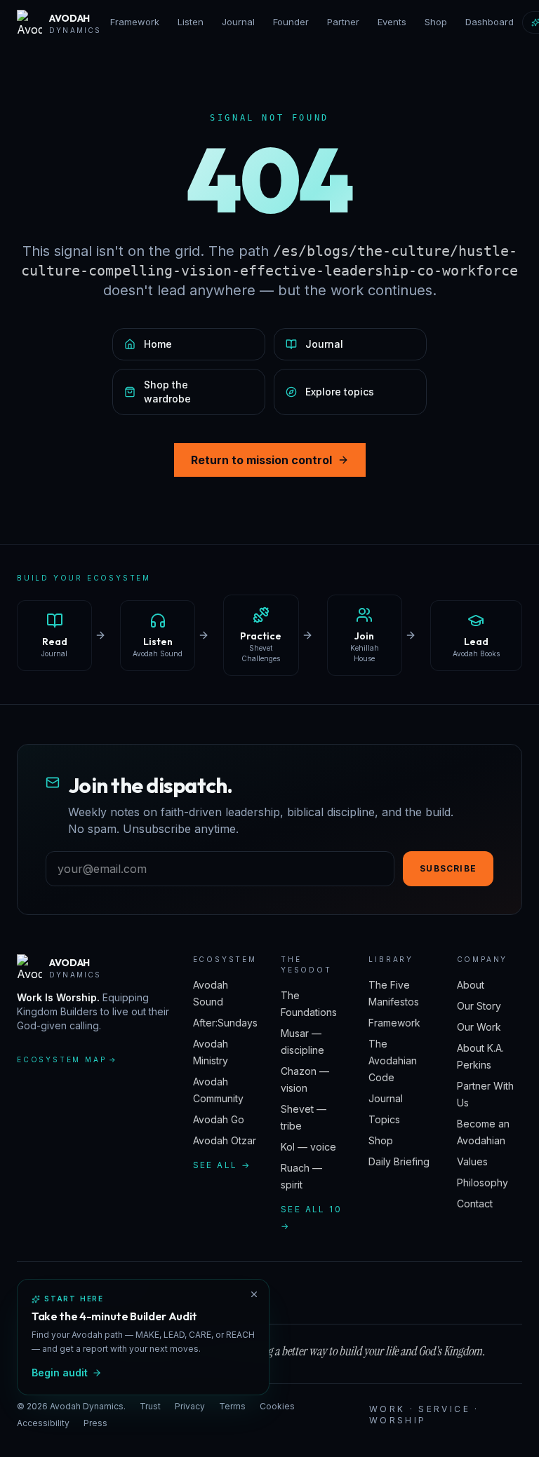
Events (392, 21)
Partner (343, 21)
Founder (291, 21)
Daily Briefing (399, 1161)
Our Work (479, 1027)
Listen (191, 21)
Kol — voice (308, 1147)
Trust (150, 1406)
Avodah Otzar (224, 1140)
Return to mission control (261, 460)
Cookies (277, 1406)
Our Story (479, 1006)
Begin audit (60, 1372)
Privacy (190, 1406)
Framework (134, 21)
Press (95, 1423)
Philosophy (482, 1182)
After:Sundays (225, 1023)
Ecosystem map (67, 1059)
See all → (222, 1165)
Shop (436, 21)
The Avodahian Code (392, 1060)
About (470, 985)
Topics (384, 1119)
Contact (475, 1203)
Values (472, 1161)
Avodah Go (218, 1119)
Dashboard (489, 21)
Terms (232, 1406)
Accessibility (43, 1423)
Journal (238, 21)
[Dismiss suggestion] (254, 1294)
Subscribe (448, 868)
